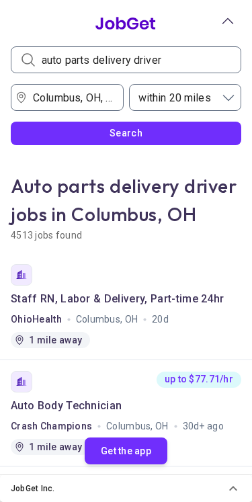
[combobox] (71, 97)
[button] (126, 488)
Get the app (126, 451)
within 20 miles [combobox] (174, 97)
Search (126, 133)
